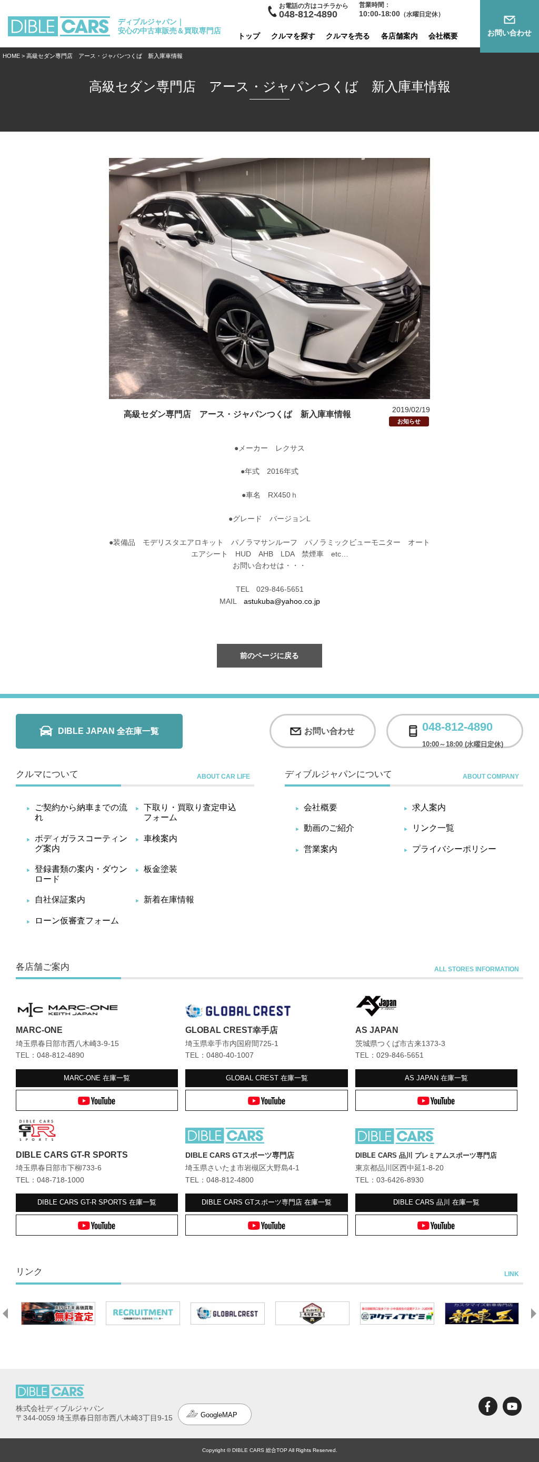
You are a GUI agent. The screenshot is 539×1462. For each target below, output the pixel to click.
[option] (89, 1313)
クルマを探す (293, 36)
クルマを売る (348, 36)
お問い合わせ (509, 32)
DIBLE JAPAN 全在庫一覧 (108, 731)
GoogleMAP (219, 1415)
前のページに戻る (269, 655)
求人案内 (429, 807)
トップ (249, 36)
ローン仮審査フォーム (77, 920)
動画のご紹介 (329, 827)
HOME (11, 56)
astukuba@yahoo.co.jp (282, 601)
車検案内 (160, 838)
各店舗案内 (399, 36)
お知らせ (409, 421)
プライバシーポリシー (454, 848)
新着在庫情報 (169, 899)
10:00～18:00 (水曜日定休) (462, 731)
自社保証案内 (60, 899)
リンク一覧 (433, 827)
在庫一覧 (97, 1078)
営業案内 (320, 848)
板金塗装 (160, 868)
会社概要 (443, 36)
